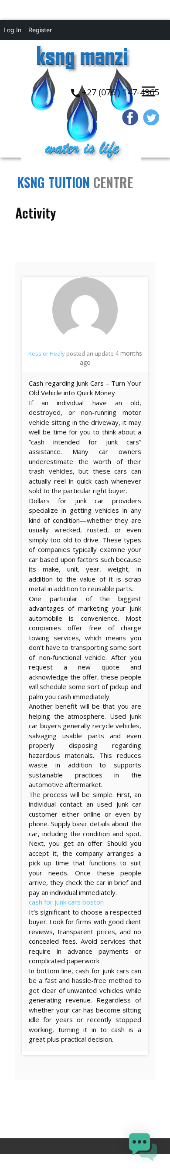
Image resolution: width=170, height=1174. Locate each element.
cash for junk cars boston (66, 902)
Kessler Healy (46, 353)
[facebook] (130, 117)
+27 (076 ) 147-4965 (119, 92)
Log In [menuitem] (12, 30)
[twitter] (151, 117)
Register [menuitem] (40, 30)
